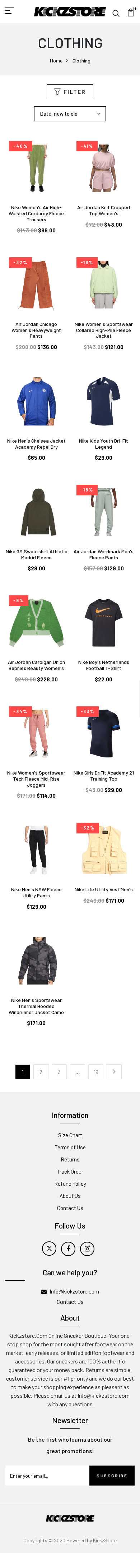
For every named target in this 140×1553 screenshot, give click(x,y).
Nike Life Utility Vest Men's (104, 889)
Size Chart (70, 1135)
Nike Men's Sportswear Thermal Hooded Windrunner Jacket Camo (36, 1006)
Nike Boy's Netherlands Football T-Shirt (103, 665)
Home (56, 60)
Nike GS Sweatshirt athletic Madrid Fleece (36, 554)
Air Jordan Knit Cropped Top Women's (103, 210)
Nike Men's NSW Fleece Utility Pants (36, 892)
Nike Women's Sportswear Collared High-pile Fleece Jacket (104, 330)
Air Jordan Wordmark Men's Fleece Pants (104, 554)
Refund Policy (70, 1183)
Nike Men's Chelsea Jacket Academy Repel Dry (36, 444)
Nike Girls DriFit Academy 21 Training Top (104, 776)
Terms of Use (70, 1147)
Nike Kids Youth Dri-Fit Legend (103, 444)
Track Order (70, 1171)
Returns (70, 1159)
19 (96, 1071)
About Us (70, 1196)
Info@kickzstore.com (74, 1291)
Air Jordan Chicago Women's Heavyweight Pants (36, 330)
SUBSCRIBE (112, 1475)
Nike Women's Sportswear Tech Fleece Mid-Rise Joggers (36, 779)
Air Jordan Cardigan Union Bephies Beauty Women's (36, 665)
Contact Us (70, 1208)
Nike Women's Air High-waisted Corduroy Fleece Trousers (36, 213)
